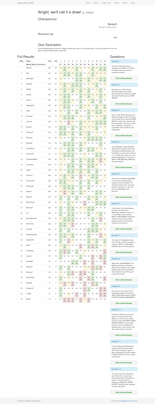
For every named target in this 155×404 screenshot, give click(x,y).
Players (116, 3)
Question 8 (116, 258)
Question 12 (116, 369)
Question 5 (116, 174)
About (88, 3)
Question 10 (116, 309)
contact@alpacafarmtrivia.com (127, 401)
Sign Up (125, 3)
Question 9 (116, 286)
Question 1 (116, 61)
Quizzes (96, 3)
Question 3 (116, 110)
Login (132, 3)
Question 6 (116, 203)
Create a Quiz (106, 3)
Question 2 (116, 84)
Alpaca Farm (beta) (25, 2)
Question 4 (116, 142)
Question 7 (116, 235)
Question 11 (116, 341)
